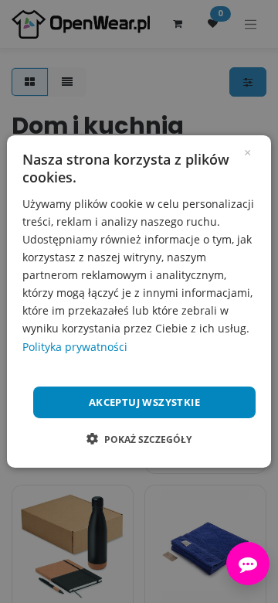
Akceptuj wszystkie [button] (144, 402)
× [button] (247, 151)
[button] (139, 439)
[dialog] (139, 301)
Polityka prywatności (74, 346)
